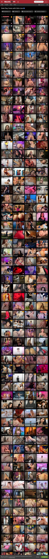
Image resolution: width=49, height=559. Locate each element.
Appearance (6, 11)
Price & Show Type (27, 11)
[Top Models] (18, 1)
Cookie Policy (12, 557)
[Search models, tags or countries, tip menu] (47, 4)
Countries (16, 11)
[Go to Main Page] (10, 1)
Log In (46, 1)
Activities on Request (41, 11)
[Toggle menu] (2, 1)
